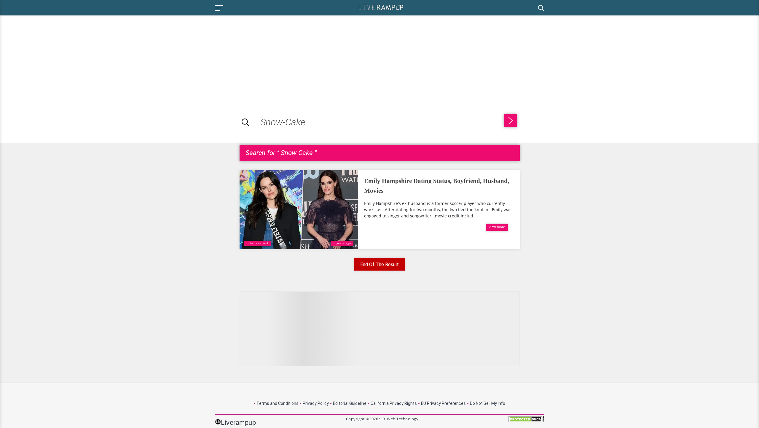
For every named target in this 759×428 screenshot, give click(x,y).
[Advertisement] (50, 57)
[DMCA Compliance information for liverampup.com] (526, 421)
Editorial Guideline (349, 403)
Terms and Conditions (277, 403)
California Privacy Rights (394, 403)
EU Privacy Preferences (443, 403)
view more (497, 227)
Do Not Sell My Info (487, 403)
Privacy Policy (316, 403)
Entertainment (258, 243)
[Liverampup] (381, 6)
